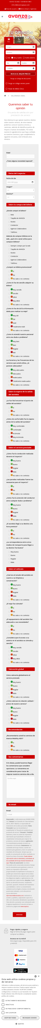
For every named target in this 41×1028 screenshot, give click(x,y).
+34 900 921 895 (26, 2)
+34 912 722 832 (14, 2)
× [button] (38, 976)
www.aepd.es (25, 906)
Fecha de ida (11, 178)
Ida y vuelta (18, 58)
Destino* (9, 194)
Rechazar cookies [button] (30, 1018)
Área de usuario (11, 9)
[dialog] (20, 1001)
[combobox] (20, 47)
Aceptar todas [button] (10, 1018)
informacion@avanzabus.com (15, 895)
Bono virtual (24, 9)
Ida (9, 58)
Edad (8, 153)
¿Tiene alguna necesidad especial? (19, 161)
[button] (20, 1023)
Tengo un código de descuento (20, 79)
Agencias (33, 9)
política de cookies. (8, 996)
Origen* (9, 187)
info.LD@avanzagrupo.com (21, 5)
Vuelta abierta (30, 58)
